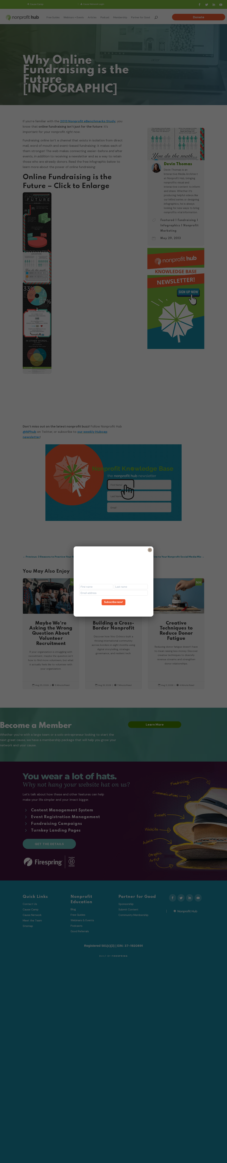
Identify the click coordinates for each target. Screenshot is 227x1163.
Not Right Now (113, 608)
